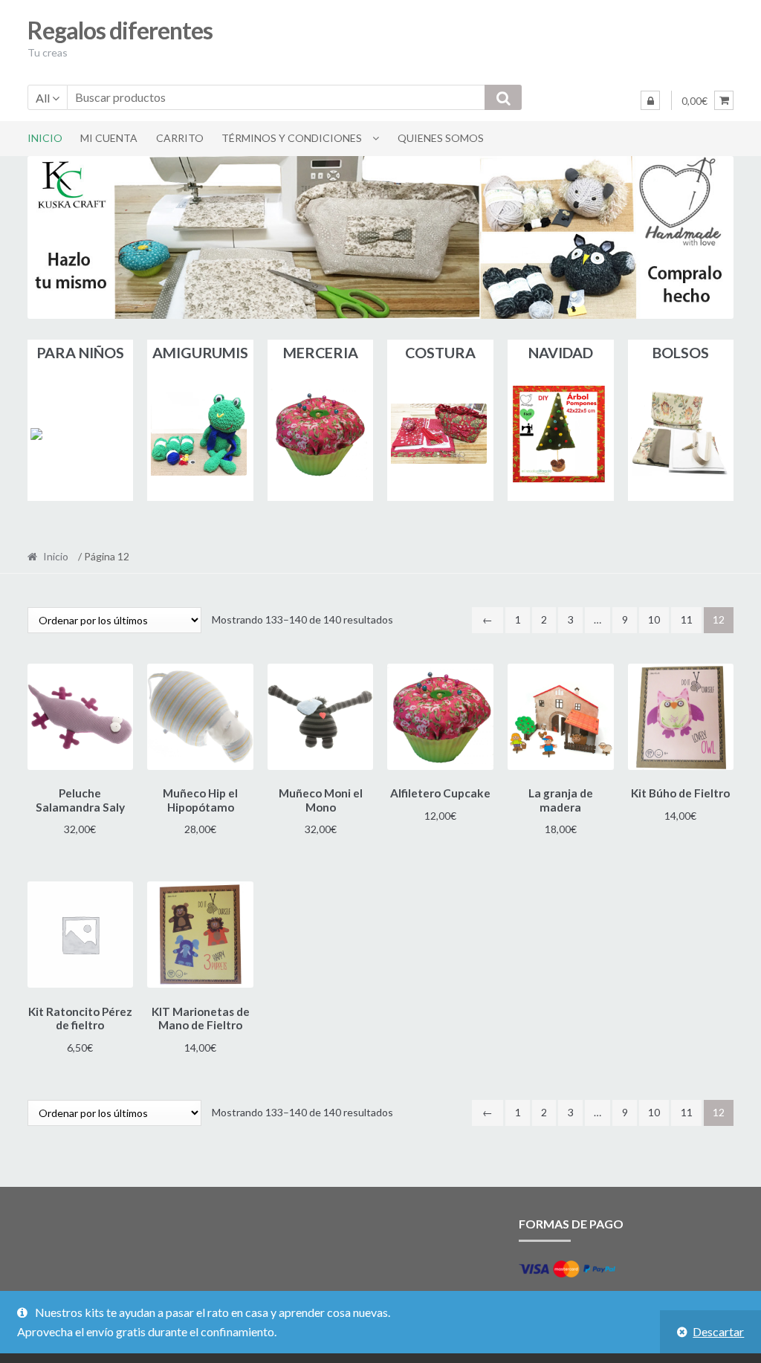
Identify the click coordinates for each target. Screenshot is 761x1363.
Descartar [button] (718, 1331)
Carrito (180, 138)
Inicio (44, 138)
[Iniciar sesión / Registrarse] (650, 100)
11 (687, 619)
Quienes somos (441, 138)
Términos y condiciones (291, 138)
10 (654, 619)
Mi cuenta (108, 138)
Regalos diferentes (120, 30)
